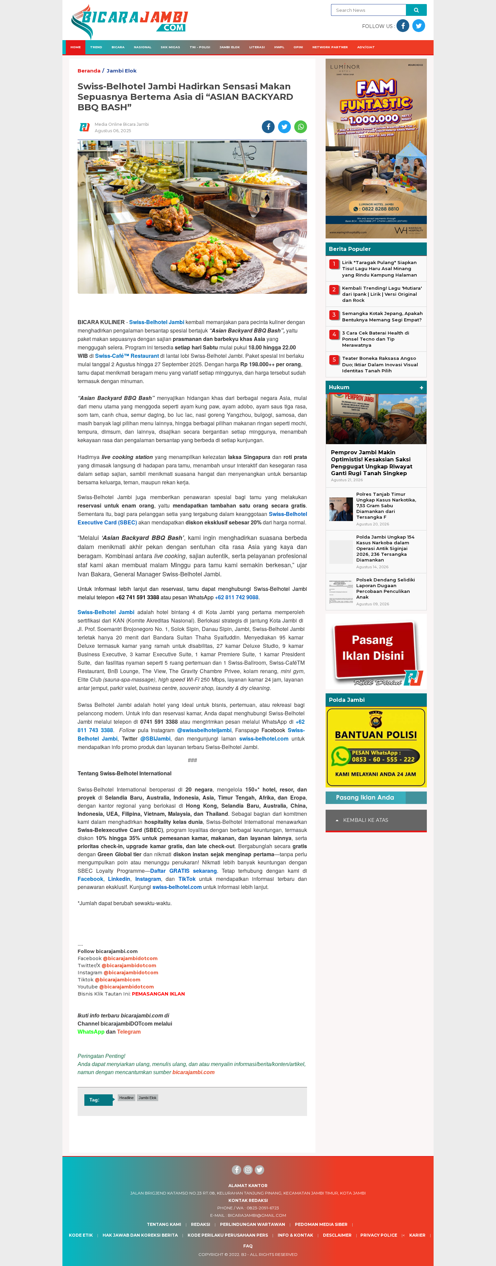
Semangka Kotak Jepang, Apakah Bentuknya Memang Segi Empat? (382, 316)
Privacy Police (378, 1235)
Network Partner (330, 47)
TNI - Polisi (200, 47)
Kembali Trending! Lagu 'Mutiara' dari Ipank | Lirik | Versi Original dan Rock (382, 294)
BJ (243, 1254)
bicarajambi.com (193, 1072)
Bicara (118, 47)
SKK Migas (170, 47)
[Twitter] (259, 1170)
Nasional (142, 47)
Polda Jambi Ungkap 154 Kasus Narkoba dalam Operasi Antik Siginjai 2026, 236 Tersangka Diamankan (385, 548)
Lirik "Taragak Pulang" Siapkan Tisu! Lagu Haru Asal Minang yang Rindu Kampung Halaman (379, 268)
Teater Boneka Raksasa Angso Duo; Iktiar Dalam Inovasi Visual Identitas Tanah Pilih (380, 364)
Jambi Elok (230, 47)
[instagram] (248, 1170)
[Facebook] (236, 1170)
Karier (417, 1235)
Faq (248, 1245)
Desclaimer (337, 1235)
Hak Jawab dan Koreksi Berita (140, 1235)
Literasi (257, 47)
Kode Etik (81, 1235)
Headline (126, 1098)
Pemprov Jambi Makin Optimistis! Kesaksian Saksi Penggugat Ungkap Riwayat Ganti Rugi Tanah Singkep (371, 463)
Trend (96, 47)
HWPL (279, 47)
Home (76, 47)
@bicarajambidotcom (130, 958)
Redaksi (200, 1224)
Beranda (89, 70)
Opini (298, 47)
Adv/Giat (366, 47)
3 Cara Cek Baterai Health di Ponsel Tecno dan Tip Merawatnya (375, 339)
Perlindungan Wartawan (252, 1224)
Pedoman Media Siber (321, 1224)
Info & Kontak (295, 1235)
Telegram (129, 1032)
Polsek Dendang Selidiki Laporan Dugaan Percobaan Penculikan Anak (385, 588)
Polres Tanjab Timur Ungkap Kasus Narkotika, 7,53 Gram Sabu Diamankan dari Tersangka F (386, 505)
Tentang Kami (164, 1224)
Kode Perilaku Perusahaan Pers (228, 1235)
